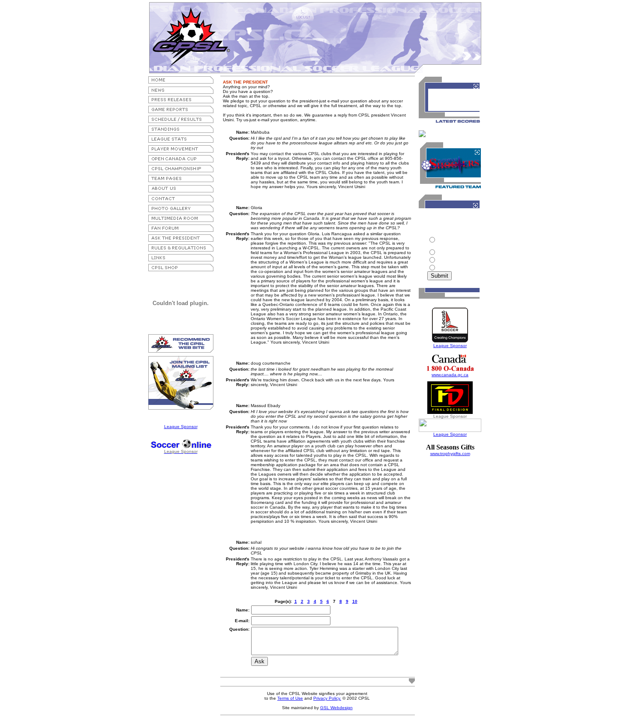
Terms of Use (290, 698)
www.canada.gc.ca (450, 374)
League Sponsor (181, 426)
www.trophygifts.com (450, 453)
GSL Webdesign (336, 707)
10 (354, 601)
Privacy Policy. (327, 698)
